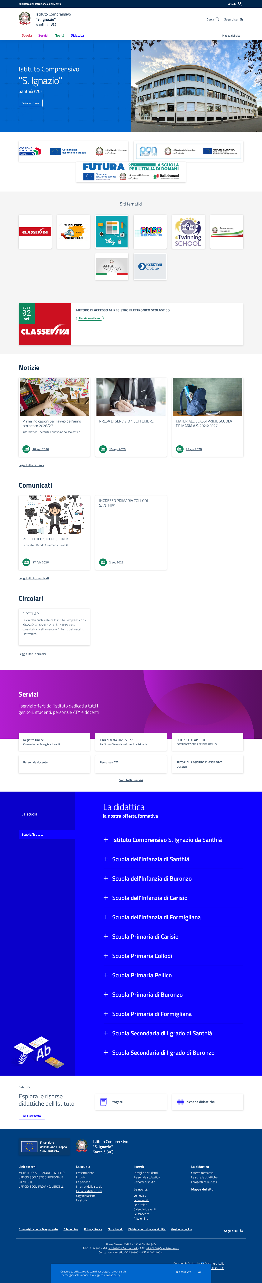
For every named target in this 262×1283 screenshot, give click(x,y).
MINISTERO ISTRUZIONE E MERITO (42, 1172)
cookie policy (113, 1275)
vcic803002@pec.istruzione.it (162, 1248)
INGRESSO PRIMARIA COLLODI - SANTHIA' (124, 503)
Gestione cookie (181, 1229)
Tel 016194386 (91, 1248)
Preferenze (183, 1272)
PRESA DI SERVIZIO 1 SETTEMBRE (126, 421)
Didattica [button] (77, 35)
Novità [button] (59, 35)
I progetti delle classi (204, 1182)
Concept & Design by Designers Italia (198, 1263)
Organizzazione (86, 1195)
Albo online (141, 1218)
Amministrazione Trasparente (38, 1229)
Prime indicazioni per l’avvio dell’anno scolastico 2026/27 (51, 423)
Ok (200, 1272)
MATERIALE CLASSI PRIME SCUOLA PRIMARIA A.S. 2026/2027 (204, 423)
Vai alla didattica (31, 1116)
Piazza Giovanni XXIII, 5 (119, 1244)
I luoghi (80, 1177)
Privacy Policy (93, 1229)
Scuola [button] (27, 35)
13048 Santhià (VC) (145, 1244)
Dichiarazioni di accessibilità (147, 1229)
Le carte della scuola (89, 1191)
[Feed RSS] (241, 19)
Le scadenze (141, 1214)
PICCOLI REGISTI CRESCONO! (45, 539)
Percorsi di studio (144, 1182)
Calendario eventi (145, 1209)
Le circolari (140, 1204)
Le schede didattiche (204, 1177)
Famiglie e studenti (146, 1172)
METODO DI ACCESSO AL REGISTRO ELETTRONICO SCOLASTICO (123, 310)
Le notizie (140, 1195)
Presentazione (85, 1172)
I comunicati (141, 1200)
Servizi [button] (43, 35)
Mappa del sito (231, 35)
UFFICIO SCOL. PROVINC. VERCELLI (41, 1186)
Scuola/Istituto (32, 834)
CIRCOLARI (31, 614)
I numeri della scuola (89, 1186)
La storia (81, 1200)
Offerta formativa (202, 1172)
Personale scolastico (147, 1177)
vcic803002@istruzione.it (123, 1248)
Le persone (83, 1182)
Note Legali (115, 1229)
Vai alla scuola (30, 103)
